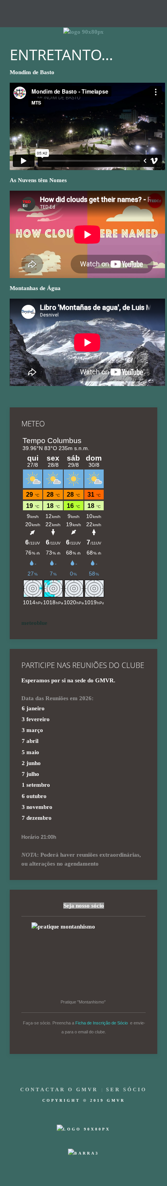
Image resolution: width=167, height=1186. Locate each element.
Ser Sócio (126, 1089)
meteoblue (34, 623)
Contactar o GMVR (59, 1089)
